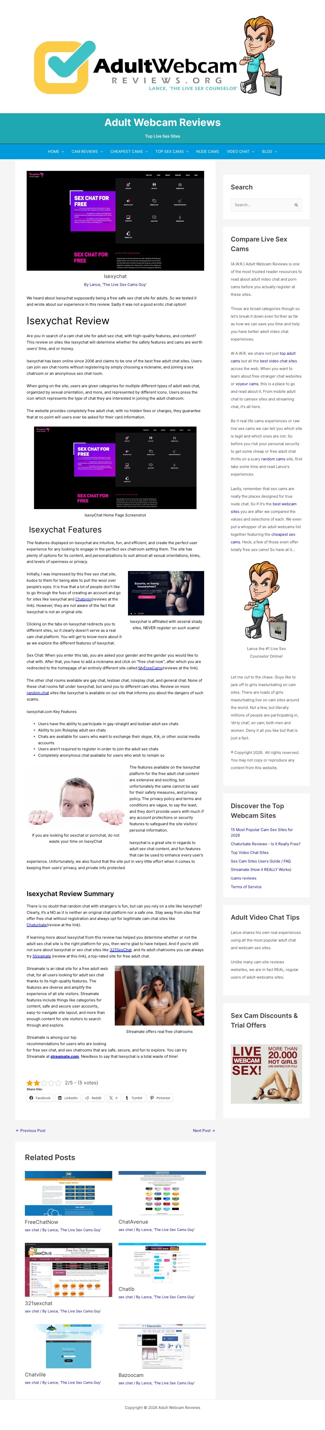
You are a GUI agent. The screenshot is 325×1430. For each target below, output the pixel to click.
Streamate (41, 956)
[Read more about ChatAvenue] (162, 1192)
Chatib (126, 1289)
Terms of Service (246, 886)
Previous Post (30, 1130)
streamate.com (65, 1056)
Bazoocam (131, 1375)
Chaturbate (37, 924)
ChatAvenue (133, 1222)
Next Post (204, 1130)
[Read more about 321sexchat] (68, 1269)
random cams (273, 459)
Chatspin (83, 599)
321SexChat (121, 949)
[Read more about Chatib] (162, 1262)
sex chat (32, 1230)
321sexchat (38, 1303)
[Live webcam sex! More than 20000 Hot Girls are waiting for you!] (266, 1073)
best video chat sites (278, 361)
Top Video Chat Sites (250, 852)
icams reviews (243, 878)
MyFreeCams (150, 667)
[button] (61, 151)
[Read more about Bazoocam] (162, 1346)
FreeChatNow (41, 1222)
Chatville (35, 1375)
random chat (38, 692)
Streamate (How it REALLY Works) (261, 869)
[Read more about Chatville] (68, 1345)
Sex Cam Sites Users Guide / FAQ (261, 861)
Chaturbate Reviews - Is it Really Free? (266, 843)
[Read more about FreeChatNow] (68, 1193)
